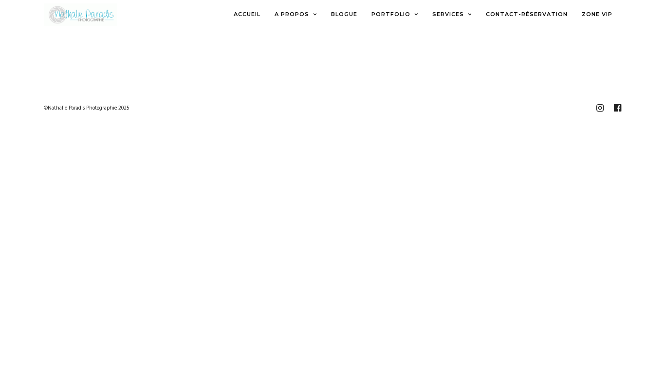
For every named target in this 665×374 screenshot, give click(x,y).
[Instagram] (600, 108)
